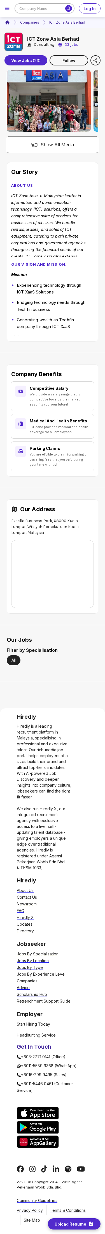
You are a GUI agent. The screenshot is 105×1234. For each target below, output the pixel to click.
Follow (68, 60)
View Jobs (26, 60)
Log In (90, 8)
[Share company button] (95, 60)
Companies (29, 22)
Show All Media (57, 144)
